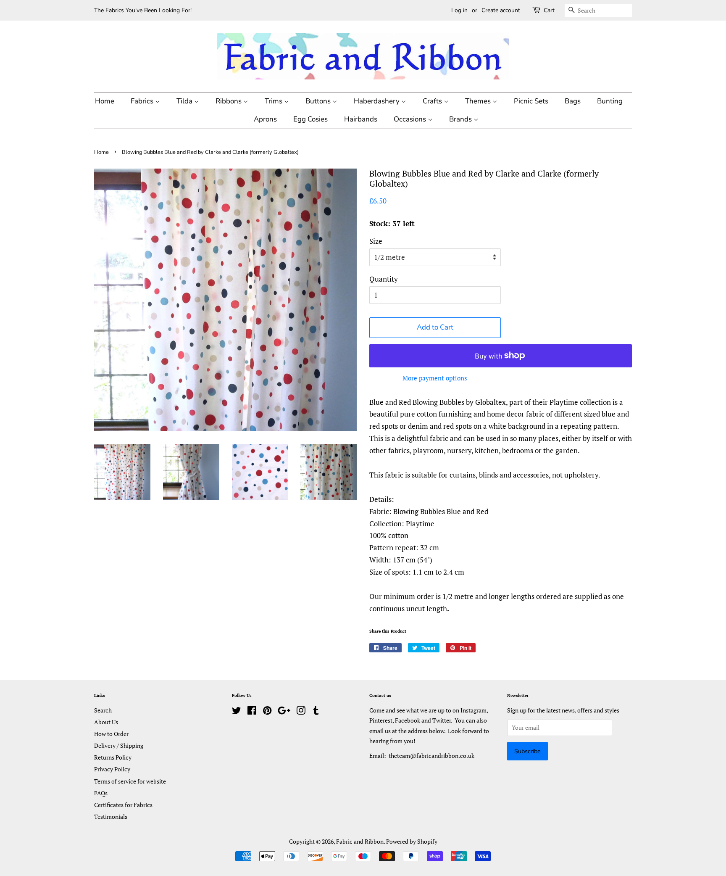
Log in (459, 10)
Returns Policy (113, 757)
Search (103, 710)
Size (375, 241)
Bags (573, 101)
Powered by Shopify (411, 841)
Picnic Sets (531, 101)
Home (104, 101)
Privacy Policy (112, 769)
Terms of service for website (130, 781)
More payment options (434, 378)
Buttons (318, 101)
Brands (461, 119)
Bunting (610, 101)
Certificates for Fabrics (123, 805)
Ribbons (229, 101)
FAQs (101, 793)
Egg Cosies (310, 119)
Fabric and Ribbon (360, 841)
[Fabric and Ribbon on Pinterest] (267, 712)
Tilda (185, 101)
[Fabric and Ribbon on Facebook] (252, 712)
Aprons (265, 119)
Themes (478, 101)
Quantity (383, 279)
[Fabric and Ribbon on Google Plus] (284, 712)
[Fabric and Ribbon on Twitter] (236, 712)
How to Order (111, 734)
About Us (106, 722)
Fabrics (143, 101)
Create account (500, 10)
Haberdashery (377, 101)
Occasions (411, 119)
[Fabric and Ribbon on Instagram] (300, 712)
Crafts (433, 101)
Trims (274, 101)
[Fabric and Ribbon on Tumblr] (316, 712)
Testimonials (110, 817)
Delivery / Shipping (118, 745)
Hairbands (360, 119)
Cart (549, 10)
